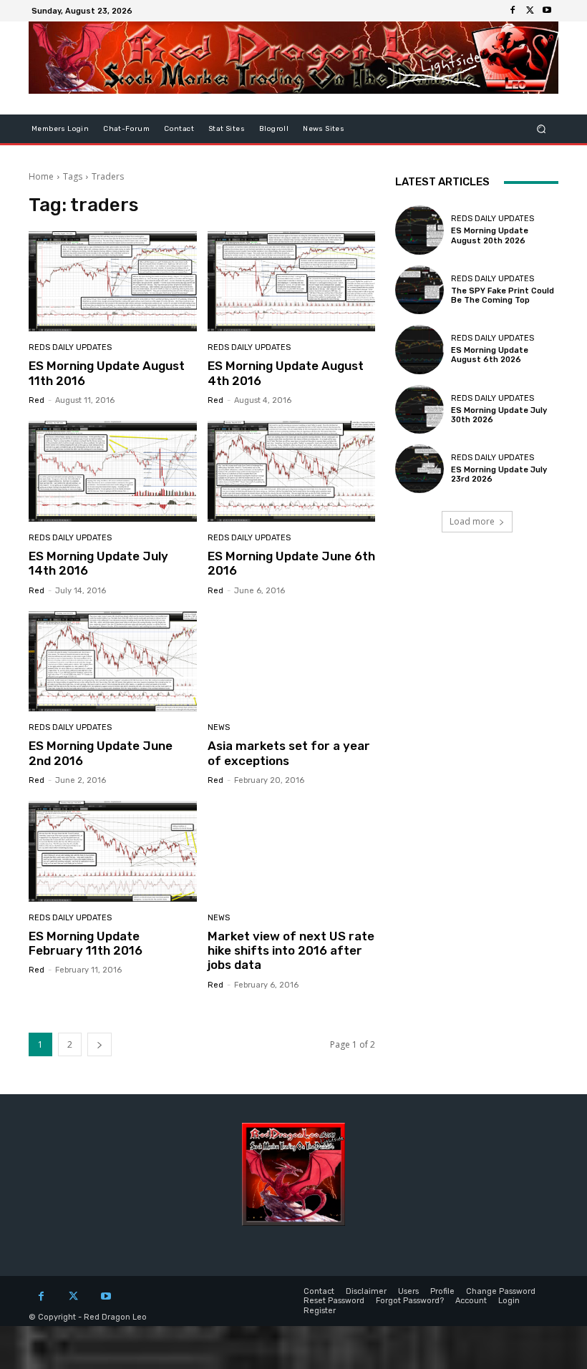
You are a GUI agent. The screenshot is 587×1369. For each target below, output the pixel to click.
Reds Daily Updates (70, 347)
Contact (179, 129)
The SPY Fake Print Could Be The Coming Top (502, 295)
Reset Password (334, 1300)
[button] (542, 129)
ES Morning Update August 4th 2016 (286, 373)
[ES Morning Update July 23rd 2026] (419, 468)
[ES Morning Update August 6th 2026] (419, 349)
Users (408, 1291)
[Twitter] (529, 10)
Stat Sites (226, 129)
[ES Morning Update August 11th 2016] (113, 281)
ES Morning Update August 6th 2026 (489, 355)
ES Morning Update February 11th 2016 (85, 943)
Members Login (60, 129)
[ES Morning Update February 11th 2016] (113, 851)
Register (320, 1310)
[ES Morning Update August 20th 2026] (419, 229)
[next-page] (99, 1044)
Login (509, 1300)
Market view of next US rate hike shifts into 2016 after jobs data (291, 951)
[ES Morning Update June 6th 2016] (292, 471)
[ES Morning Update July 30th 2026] (419, 409)
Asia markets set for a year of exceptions (289, 753)
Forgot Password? (410, 1300)
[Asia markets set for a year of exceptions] (292, 661)
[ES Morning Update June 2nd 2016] (113, 661)
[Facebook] (512, 10)
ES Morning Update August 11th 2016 (107, 373)
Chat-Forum (126, 129)
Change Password (500, 1291)
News (219, 727)
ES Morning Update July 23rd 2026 (499, 474)
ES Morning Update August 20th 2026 (489, 235)
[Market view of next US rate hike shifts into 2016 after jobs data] (292, 851)
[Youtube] (547, 10)
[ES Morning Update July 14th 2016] (113, 471)
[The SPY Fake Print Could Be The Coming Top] (419, 289)
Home (41, 176)
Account (471, 1300)
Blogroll (273, 129)
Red (36, 400)
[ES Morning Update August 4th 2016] (292, 281)
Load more (472, 521)
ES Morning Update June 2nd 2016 (101, 753)
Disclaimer (366, 1291)
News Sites (323, 129)
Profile (442, 1291)
